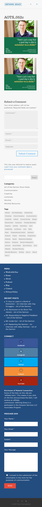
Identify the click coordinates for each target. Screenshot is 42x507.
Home (8, 275)
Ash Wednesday (17, 212)
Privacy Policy (12, 292)
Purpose (7, 239)
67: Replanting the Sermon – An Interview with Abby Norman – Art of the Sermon (21, 326)
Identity (15, 226)
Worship (7, 200)
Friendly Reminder (30, 222)
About (8, 278)
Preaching (22, 235)
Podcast (7, 235)
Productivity (32, 235)
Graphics (8, 226)
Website (7, 249)
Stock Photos (27, 245)
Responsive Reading (25, 239)
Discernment (9, 222)
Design (34, 219)
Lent (24, 229)
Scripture (15, 242)
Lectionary (8, 197)
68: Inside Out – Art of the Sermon (20, 321)
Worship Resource (11, 252)
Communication (11, 190)
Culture (16, 219)
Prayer (15, 235)
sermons (7, 245)
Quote (15, 239)
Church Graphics (19, 216)
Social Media (17, 245)
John (30, 226)
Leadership (8, 229)
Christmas (8, 216)
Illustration (23, 226)
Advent (7, 212)
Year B (34, 252)
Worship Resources (12, 204)
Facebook (18, 222)
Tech (35, 245)
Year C (7, 255)
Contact (9, 288)
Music (7, 232)
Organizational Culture (18, 232)
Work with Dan (12, 272)
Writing (21, 252)
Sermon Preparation (26, 242)
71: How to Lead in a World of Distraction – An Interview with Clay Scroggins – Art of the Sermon (21, 304)
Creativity (8, 194)
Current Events (25, 219)
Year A (28, 252)
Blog (7, 285)
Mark (30, 229)
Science (7, 242)
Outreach (30, 232)
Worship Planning (18, 249)
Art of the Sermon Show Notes (17, 187)
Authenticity (28, 212)
